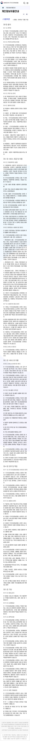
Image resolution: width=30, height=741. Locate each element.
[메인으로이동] (3, 8)
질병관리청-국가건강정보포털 (7, 3)
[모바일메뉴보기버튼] (27, 3)
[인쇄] (26, 14)
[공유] (23, 14)
